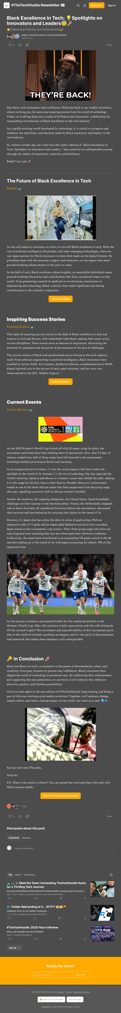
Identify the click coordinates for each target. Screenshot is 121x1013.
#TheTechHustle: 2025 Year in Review (32, 927)
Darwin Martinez (59, 35)
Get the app (75, 999)
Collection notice (81, 992)
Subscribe (96, 5)
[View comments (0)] (20, 45)
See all (12, 947)
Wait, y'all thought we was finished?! (25, 931)
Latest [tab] (18, 874)
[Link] (2, 180)
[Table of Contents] (3, 506)
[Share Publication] (85, 5)
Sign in (112, 5)
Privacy (60, 992)
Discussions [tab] (29, 874)
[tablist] (19, 838)
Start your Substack (53, 999)
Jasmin (17, 935)
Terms (69, 992)
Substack (45, 1006)
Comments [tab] (14, 837)
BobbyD (25, 35)
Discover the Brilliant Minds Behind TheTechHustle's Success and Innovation (45, 890)
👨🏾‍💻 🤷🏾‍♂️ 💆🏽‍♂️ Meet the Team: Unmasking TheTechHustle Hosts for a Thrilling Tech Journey (46, 885)
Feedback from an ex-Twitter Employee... (27, 910)
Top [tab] (10, 874)
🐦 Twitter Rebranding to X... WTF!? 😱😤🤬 (36, 906)
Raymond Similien (38, 35)
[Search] (78, 5)
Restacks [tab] (26, 837)
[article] (60, 890)
